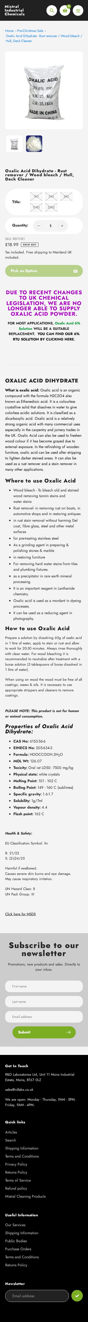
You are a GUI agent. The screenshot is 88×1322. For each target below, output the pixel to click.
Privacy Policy (16, 1164)
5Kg (66, 196)
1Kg (36, 196)
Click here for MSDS (20, 914)
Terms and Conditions (22, 1156)
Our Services (15, 1225)
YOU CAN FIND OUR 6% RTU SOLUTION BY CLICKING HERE (46, 336)
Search (10, 1140)
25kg (51, 207)
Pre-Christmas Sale (30, 30)
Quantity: (20, 225)
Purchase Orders (18, 1249)
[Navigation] (78, 10)
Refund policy (16, 1188)
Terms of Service (18, 1180)
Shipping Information (21, 1148)
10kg (36, 207)
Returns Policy (16, 1172)
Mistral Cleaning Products (25, 1196)
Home (9, 30)
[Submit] (77, 1295)
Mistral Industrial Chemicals (15, 10)
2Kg (51, 196)
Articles (11, 1132)
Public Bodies (16, 1241)
